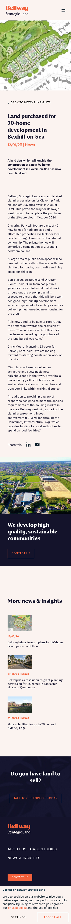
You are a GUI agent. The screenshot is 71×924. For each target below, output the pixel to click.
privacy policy (17, 907)
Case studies (43, 849)
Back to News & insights (31, 102)
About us (17, 849)
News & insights (24, 858)
